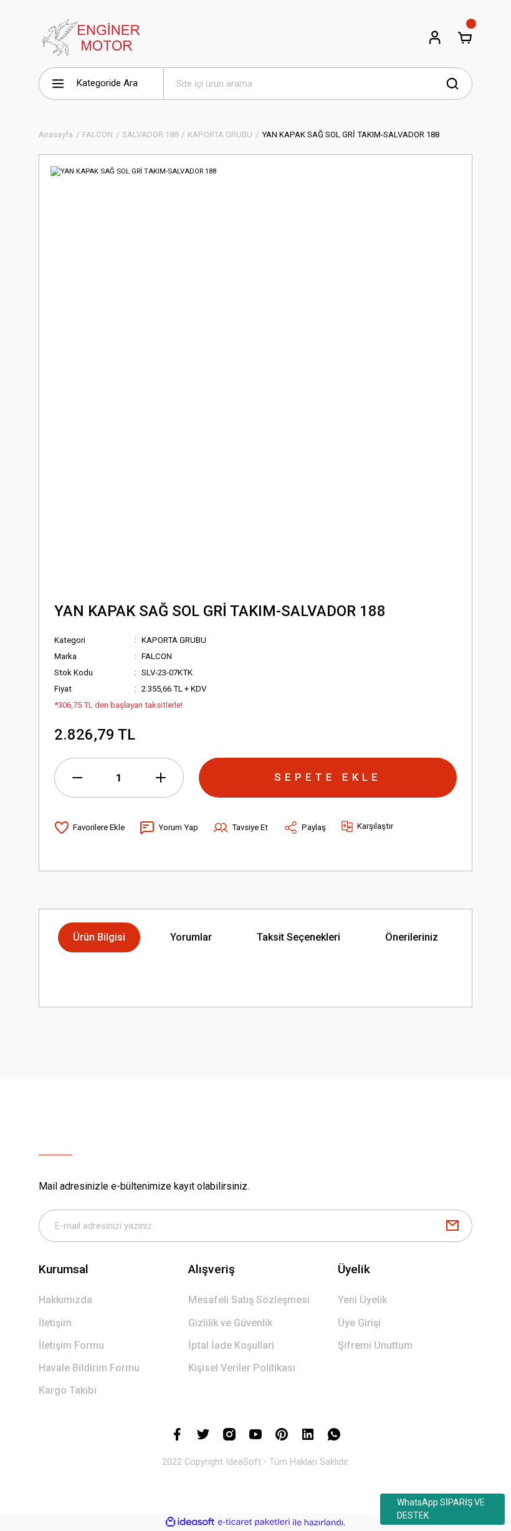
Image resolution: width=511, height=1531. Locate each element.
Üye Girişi (359, 1323)
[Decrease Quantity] (77, 777)
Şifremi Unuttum (375, 1345)
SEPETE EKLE (327, 777)
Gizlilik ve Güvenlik (230, 1323)
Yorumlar (191, 937)
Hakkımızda (65, 1300)
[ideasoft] (190, 1522)
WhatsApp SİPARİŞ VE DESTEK (441, 1508)
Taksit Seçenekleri (298, 937)
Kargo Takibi (68, 1390)
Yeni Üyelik (362, 1300)
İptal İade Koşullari (231, 1345)
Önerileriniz (411, 937)
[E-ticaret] (253, 1522)
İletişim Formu (71, 1345)
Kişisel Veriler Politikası (241, 1368)
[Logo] (90, 37)
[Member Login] (434, 37)
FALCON (156, 656)
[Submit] (452, 1226)
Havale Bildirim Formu (89, 1368)
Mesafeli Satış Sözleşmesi (249, 1300)
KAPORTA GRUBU (173, 640)
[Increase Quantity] (160, 777)
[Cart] (464, 37)
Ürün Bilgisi (99, 937)
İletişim (55, 1323)
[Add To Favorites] (89, 827)
